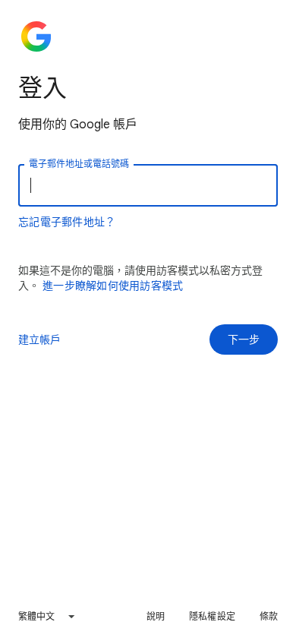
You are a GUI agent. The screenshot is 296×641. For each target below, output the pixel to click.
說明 (155, 616)
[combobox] (47, 617)
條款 (269, 616)
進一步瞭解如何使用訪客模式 (113, 285)
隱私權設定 (212, 616)
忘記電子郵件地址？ (66, 222)
